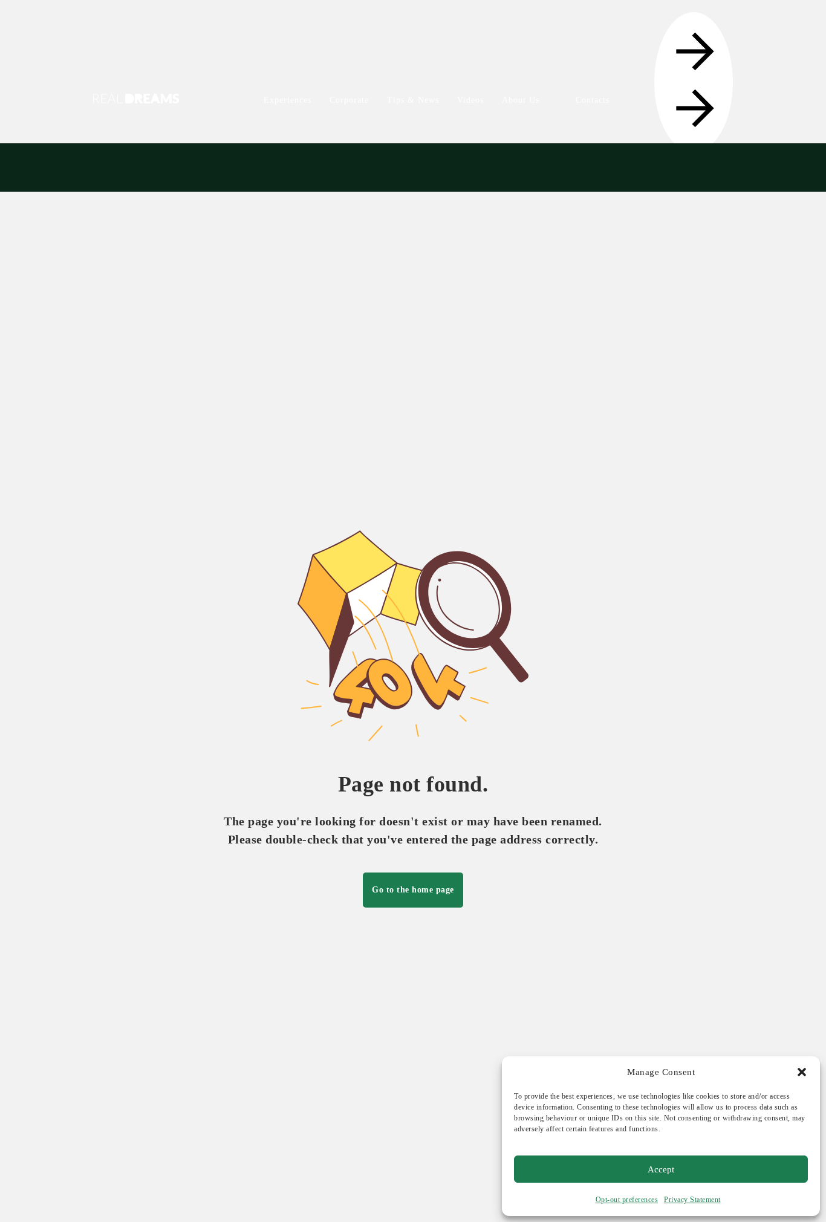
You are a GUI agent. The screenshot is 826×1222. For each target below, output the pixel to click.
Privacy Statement (692, 1199)
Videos (470, 100)
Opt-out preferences (627, 1199)
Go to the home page (413, 889)
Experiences (287, 100)
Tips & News (413, 100)
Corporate (349, 100)
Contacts (593, 100)
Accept (661, 1169)
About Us (520, 100)
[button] (802, 1072)
